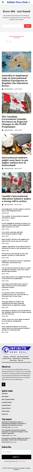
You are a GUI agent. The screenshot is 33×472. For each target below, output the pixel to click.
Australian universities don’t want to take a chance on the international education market (15, 285)
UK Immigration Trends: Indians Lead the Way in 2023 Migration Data (16, 210)
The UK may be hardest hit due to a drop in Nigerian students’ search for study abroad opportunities (16, 269)
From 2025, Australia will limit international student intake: (12, 233)
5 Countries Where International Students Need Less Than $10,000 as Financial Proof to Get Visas (15, 294)
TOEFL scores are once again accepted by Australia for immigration (15, 320)
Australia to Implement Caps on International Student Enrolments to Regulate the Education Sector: (15, 80)
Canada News (5, 435)
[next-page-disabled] (10, 41)
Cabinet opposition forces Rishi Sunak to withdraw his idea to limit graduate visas (16, 247)
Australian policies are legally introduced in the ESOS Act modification (16, 277)
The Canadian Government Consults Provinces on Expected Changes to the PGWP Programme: (14, 121)
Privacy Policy (21, 461)
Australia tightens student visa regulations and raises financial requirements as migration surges (14, 303)
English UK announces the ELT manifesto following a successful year (16, 261)
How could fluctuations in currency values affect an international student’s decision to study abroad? (16, 328)
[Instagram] (3, 384)
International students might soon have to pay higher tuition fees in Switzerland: (15, 161)
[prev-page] (7, 41)
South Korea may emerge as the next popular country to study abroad (15, 254)
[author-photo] (3, 89)
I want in (15, 457)
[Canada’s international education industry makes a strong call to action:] (16, 182)
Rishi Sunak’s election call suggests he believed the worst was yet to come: (15, 240)
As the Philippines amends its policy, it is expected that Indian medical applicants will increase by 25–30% (16, 225)
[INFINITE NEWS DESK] (16, 350)
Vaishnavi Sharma (8, 89)
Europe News (5, 442)
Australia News (6, 427)
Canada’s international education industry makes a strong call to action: (16, 199)
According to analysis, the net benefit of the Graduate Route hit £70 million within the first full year (16, 312)
